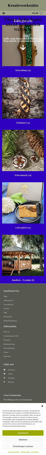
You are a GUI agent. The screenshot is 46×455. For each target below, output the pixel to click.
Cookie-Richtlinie (14, 452)
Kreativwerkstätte (23, 5)
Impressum (34, 452)
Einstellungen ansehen (23, 446)
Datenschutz (25, 452)
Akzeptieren (23, 433)
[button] (42, 406)
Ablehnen (23, 439)
